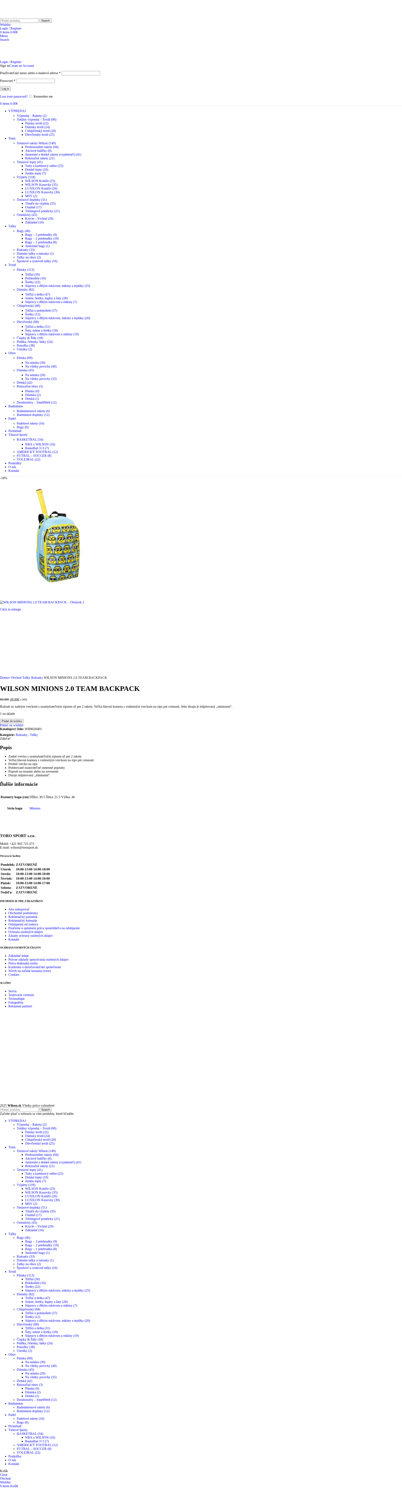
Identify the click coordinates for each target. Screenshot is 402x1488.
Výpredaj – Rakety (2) (31, 115)
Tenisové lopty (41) (30, 162)
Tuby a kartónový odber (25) (44, 166)
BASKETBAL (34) (30, 439)
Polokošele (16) (35, 278)
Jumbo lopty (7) (35, 173)
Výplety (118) (26, 177)
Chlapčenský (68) (28, 305)
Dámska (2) (33, 395)
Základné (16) (34, 222)
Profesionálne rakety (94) (41, 147)
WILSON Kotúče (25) (40, 181)
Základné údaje (18, 956)
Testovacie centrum (21, 995)
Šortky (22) (32, 282)
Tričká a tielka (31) (37, 326)
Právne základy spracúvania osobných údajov (38, 959)
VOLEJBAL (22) (28, 459)
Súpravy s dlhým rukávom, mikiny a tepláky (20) (57, 318)
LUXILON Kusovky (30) (42, 192)
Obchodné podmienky (23, 913)
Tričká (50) (32, 274)
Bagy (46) (23, 231)
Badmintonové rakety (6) (33, 411)
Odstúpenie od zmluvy (23, 924)
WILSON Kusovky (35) (41, 184)
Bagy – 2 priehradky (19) (42, 238)
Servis (12, 991)
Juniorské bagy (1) (37, 246)
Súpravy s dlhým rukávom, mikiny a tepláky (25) (57, 286)
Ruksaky (37, 677)
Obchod (16, 677)
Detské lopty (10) (36, 169)
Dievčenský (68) (28, 322)
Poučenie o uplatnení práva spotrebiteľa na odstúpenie (44, 928)
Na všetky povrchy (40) (41, 366)
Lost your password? (14, 96)
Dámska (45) (25, 370)
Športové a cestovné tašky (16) (37, 261)
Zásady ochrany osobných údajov (30, 935)
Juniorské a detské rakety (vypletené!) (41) (53, 154)
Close (4, 1474)
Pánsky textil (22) (36, 123)
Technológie (16, 998)
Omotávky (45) (27, 215)
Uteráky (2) (24, 349)
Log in (5, 88)
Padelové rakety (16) (30, 423)
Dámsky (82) (25, 289)
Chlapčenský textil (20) (40, 131)
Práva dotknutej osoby (23, 963)
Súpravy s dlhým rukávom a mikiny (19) (52, 334)
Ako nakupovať (19, 909)
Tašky (26, 677)
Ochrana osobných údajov (25, 932)
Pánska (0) (32, 391)
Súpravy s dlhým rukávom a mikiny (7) (51, 302)
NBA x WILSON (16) (40, 444)
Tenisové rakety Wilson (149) (36, 143)
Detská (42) (24, 382)
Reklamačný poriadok (22, 917)
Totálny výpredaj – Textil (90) (36, 119)
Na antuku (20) (35, 375)
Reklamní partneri (20, 1006)
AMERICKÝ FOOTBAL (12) (37, 452)
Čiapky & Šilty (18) (30, 338)
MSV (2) (31, 196)
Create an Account (21, 65)
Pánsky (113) (25, 269)
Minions (35, 808)
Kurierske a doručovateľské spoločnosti (34, 967)
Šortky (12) (32, 314)
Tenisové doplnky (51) (32, 199)
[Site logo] (15, 16)
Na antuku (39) (35, 362)
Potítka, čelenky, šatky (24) (35, 341)
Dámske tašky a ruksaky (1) (35, 253)
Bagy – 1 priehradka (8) (41, 242)
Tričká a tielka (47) (37, 294)
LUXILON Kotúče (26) (41, 188)
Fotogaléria (15, 1002)
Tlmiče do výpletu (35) (40, 203)
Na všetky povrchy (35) (41, 379)
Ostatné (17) (33, 207)
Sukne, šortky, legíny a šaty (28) (46, 298)
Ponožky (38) (26, 345)
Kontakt (13, 939)
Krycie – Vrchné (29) (39, 218)
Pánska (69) (24, 358)
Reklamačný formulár (22, 920)
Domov (5, 677)
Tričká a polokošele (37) (41, 310)
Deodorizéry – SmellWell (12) (37, 402)
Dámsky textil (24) (37, 127)
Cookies (13, 974)
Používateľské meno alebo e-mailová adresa (30, 73)
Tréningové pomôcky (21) (42, 211)
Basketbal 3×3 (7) (37, 448)
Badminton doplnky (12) (33, 415)
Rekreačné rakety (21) (39, 158)
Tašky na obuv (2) (29, 257)
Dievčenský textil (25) (39, 134)
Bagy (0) (22, 427)
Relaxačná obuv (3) (30, 386)
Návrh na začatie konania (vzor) (29, 971)
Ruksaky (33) (26, 250)
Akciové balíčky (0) (38, 150)
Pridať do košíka (12, 721)
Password (7, 81)
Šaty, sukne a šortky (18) (41, 330)
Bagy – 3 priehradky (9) (41, 234)
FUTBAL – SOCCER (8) (34, 455)
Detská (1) (32, 398)
